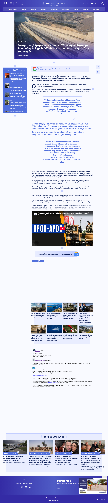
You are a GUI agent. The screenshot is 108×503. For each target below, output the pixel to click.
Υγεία (76, 9)
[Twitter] (88, 3)
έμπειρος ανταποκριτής (58, 89)
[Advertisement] (62, 283)
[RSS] (96, 3)
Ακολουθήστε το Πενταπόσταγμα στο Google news (55, 254)
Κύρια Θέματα (13, 9)
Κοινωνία (96, 9)
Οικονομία (54, 9)
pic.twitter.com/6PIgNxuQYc (62, 157)
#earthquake (67, 155)
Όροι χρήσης (49, 497)
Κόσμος (33, 9)
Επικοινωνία (58, 497)
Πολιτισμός (65, 9)
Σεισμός (41, 261)
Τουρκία (35, 261)
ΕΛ (22, 3)
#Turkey (61, 144)
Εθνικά (24, 9)
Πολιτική (43, 9)
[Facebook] (84, 3)
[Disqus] (62, 368)
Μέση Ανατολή (22, 42)
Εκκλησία (86, 9)
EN (22, 4)
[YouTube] (92, 3)
